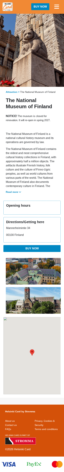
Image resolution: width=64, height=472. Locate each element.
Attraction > (12, 92)
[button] (32, 352)
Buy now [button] (40, 6)
